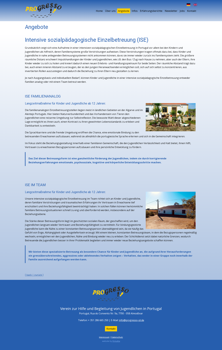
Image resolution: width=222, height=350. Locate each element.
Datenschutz (117, 337)
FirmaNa (116, 341)
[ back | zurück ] (34, 275)
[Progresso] (44, 10)
